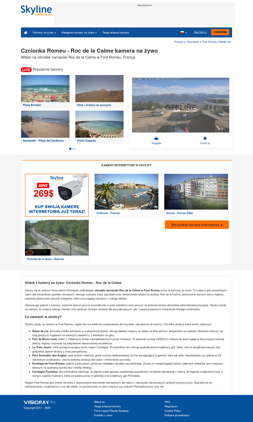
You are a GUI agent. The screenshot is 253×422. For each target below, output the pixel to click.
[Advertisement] (144, 16)
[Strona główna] (25, 32)
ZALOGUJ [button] (200, 32)
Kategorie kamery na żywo (78, 32)
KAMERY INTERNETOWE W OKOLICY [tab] (126, 165)
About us (99, 402)
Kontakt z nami (103, 415)
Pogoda (156, 143)
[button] (183, 32)
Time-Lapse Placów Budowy (111, 411)
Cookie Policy (172, 411)
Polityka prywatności (176, 415)
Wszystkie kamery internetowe (196, 224)
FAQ (167, 402)
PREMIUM (220, 32)
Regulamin (170, 406)
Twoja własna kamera (115, 32)
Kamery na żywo (43, 32)
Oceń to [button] (205, 143)
